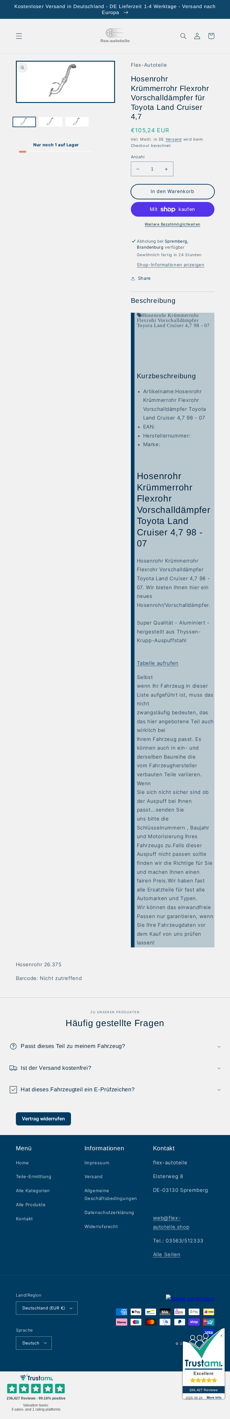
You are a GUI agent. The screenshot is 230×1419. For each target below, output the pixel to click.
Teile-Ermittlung (34, 1176)
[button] (19, 36)
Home (22, 1163)
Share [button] (144, 278)
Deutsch (31, 1343)
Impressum (97, 1163)
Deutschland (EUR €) (43, 1308)
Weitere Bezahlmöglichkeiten (172, 224)
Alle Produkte (31, 1204)
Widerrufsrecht (101, 1226)
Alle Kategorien (33, 1190)
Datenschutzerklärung (109, 1212)
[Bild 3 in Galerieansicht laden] (77, 122)
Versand (174, 139)
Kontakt (24, 1219)
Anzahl (138, 156)
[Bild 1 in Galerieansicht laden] (24, 122)
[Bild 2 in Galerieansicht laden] (50, 122)
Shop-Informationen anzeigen (170, 265)
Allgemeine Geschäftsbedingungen (110, 1194)
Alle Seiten (167, 1254)
